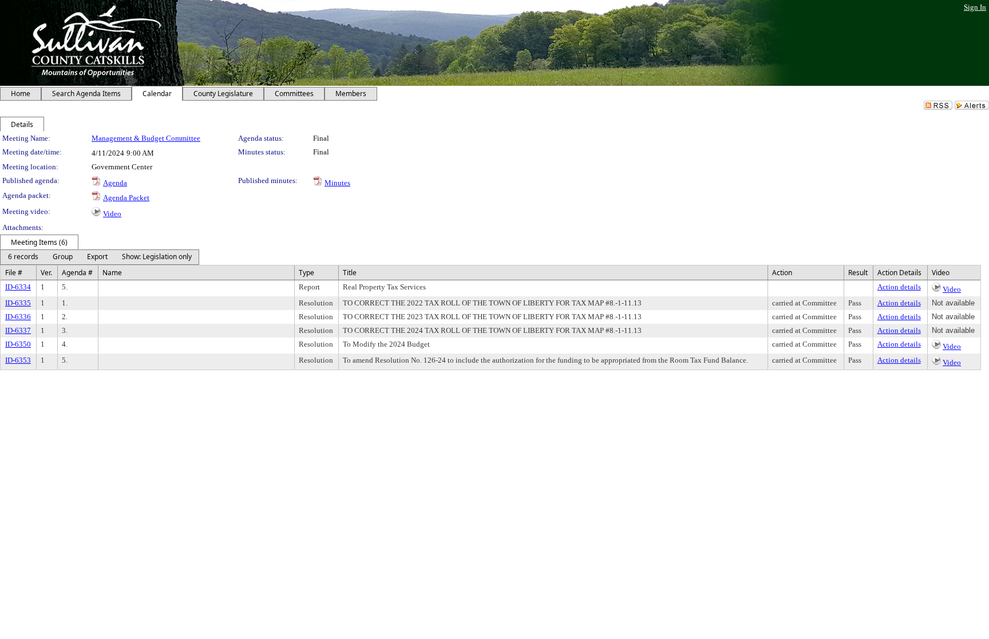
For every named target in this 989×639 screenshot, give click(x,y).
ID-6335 (18, 303)
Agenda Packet (126, 197)
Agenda (115, 182)
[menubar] (99, 257)
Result (858, 272)
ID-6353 (18, 360)
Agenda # (77, 272)
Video (112, 213)
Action (782, 272)
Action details (899, 287)
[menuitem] (23, 257)
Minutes (337, 182)
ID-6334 (18, 287)
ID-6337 (18, 330)
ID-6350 (18, 344)
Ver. (46, 272)
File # (13, 272)
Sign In (975, 7)
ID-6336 (18, 316)
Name (112, 272)
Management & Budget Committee (146, 138)
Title (350, 272)
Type (306, 272)
